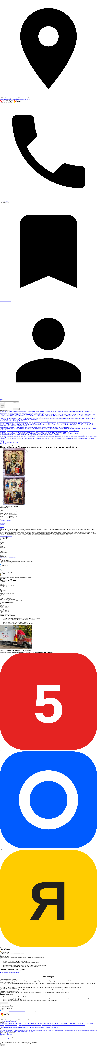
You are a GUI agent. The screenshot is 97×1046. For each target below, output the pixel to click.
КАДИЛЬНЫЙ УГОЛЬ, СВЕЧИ (48, 422)
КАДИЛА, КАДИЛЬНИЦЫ (38, 428)
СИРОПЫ (31, 433)
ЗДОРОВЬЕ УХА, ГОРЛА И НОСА (69, 433)
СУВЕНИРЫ (3, 436)
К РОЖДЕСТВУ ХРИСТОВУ (54, 1025)
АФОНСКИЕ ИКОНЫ (21, 417)
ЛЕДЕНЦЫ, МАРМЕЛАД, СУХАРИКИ (29, 432)
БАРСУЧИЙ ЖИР (11, 433)
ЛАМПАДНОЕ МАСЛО (71, 422)
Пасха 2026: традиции (29, 1031)
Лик (1, 528)
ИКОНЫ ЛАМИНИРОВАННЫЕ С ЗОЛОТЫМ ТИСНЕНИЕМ (75, 418)
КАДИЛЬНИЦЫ (61, 422)
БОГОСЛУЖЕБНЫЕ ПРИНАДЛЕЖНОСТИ (56, 428)
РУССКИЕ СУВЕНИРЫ (79, 1025)
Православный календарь (6, 1030)
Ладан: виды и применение (64, 1030)
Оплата (2, 525)
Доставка (2, 524)
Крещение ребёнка (86, 1030)
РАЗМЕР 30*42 (3, 443)
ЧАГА (35, 433)
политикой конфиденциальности (17, 1011)
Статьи (26, 1027)
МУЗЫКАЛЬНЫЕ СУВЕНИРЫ (67, 438)
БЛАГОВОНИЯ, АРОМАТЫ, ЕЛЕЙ (9, 422)
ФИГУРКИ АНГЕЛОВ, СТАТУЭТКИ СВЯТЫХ (32, 423)
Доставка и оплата (21, 99)
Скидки (15, 99)
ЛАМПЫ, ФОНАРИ (40, 424)
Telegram (10, 1034)
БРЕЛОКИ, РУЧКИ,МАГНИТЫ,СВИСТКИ (11, 438)
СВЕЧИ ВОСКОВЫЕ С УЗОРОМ (69, 414)
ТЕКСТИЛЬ (57, 427)
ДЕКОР (44, 434)
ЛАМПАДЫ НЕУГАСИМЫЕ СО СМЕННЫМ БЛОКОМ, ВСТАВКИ (17, 427)
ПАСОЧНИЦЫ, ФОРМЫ (66, 436)
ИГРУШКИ (56, 438)
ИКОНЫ (2, 441)
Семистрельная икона (19, 1031)
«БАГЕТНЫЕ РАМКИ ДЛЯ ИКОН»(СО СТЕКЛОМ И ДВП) (24, 419)
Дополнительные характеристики (8, 557)
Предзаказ (2, 520)
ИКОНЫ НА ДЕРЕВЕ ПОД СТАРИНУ (76, 417)
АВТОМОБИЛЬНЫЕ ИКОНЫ (7, 417)
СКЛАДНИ (30, 417)
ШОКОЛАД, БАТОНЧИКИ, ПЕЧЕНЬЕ (9, 432)
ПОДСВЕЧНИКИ (30, 424)
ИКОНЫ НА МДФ (37, 417)
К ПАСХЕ (50, 432)
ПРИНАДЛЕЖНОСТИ (66, 427)
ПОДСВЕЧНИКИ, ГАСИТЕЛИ (7, 428)
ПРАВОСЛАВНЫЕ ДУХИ (24, 422)
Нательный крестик (8, 1031)
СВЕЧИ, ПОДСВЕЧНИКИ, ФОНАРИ (9, 434)
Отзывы (2, 527)
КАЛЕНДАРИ (3, 420)
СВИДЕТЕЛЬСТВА (81, 424)
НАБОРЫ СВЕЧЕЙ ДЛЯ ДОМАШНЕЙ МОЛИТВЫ (42, 414)
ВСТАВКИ (58, 414)
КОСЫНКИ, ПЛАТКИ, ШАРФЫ (54, 431)
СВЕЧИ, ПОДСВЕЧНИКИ (40, 436)
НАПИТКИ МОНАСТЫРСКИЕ (61, 432)
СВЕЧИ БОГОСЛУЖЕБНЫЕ (19, 415)
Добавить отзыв (4, 1003)
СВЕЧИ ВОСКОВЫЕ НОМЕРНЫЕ (35, 415)
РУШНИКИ (65, 431)
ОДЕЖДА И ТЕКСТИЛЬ (24, 1025)
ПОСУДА (35, 438)
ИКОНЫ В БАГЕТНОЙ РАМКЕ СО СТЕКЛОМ (54, 417)
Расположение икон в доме (38, 1030)
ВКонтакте (4, 1034)
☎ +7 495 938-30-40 (5, 972)
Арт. (5, 506)
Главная (2, 440)
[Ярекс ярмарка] (5, 1018)
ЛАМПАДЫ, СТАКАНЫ (14, 423)
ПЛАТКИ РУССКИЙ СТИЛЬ (45, 438)
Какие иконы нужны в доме (25, 1030)
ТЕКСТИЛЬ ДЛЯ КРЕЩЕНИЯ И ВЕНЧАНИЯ (11, 431)
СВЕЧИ (83, 1023)
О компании (3, 99)
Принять (2, 1045)
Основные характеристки (6, 536)
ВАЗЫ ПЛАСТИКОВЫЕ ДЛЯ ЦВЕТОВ (44, 427)
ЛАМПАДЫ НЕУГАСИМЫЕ (22, 414)
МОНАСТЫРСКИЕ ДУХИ (87, 438)
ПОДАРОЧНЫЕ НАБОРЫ (22, 433)
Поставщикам (9, 99)
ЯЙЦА (32, 436)
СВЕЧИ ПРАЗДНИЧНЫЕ (71, 415)
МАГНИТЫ (56, 434)
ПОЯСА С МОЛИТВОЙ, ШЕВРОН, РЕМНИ (34, 431)
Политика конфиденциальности (36, 1027)
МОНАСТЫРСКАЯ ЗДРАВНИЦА (38, 1025)
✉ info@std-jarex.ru (14, 972)
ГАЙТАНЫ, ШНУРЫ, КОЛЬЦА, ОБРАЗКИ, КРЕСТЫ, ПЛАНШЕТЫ (62, 423)
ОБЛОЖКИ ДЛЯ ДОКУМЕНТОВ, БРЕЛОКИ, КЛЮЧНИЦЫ (61, 424)
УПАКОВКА (49, 434)
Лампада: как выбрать (76, 1030)
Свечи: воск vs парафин (51, 1030)
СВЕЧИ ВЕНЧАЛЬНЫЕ (6, 415)
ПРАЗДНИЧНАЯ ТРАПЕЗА (26, 434)
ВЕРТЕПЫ (35, 434)
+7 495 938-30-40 (4, 201)
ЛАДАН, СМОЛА (36, 422)
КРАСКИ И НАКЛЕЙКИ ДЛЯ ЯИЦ (82, 436)
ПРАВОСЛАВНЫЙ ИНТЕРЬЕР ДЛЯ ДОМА (18, 425)
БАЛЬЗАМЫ (3, 433)
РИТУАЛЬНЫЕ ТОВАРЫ (11, 1025)
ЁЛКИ (40, 434)
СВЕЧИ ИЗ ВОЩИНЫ (83, 415)
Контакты (29, 99)
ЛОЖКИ (24, 438)
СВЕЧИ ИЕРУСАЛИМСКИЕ (7, 414)
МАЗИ (58, 433)
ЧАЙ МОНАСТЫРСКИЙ (44, 433)
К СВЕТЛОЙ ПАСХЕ (74, 431)
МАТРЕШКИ (29, 438)
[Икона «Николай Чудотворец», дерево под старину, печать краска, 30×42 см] (14, 476)
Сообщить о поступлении (5, 521)
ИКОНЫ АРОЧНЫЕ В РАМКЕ (33, 418)
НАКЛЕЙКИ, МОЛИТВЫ (18, 420)
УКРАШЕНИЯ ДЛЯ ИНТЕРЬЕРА (15, 436)
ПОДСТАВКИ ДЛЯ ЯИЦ (53, 436)
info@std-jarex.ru (12, 1021)
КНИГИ (9, 420)
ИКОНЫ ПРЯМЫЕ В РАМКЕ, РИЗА (16, 418)
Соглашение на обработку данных (52, 1027)
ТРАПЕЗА (77, 438)
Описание (2, 523)
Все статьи (15, 1030)
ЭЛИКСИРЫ (53, 433)
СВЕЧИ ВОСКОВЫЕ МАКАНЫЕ (86, 414)
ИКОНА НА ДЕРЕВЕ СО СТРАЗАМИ (50, 418)
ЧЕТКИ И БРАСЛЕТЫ (84, 423)
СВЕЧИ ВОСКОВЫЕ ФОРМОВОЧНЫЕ (55, 415)
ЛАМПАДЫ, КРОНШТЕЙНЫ (23, 428)
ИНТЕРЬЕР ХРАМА (72, 428)
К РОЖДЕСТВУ (44, 432)
